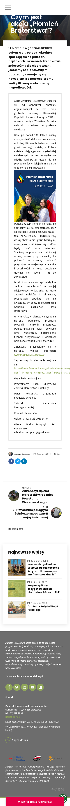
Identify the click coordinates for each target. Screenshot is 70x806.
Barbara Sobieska (22, 454)
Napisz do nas (12, 717)
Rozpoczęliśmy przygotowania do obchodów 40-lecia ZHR (43, 589)
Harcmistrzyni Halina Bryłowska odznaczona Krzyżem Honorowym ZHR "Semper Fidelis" (43, 569)
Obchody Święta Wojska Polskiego (43, 608)
